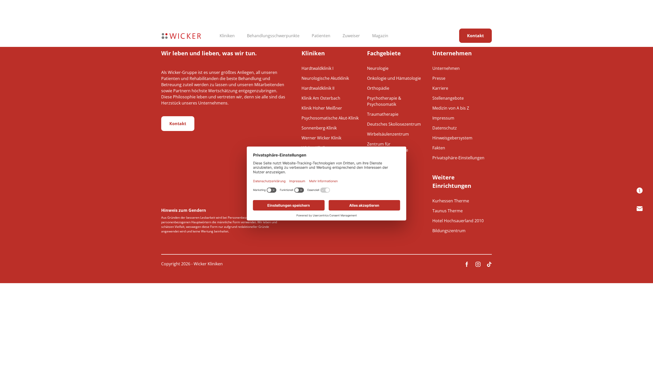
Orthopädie (378, 88)
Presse (438, 78)
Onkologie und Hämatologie (394, 78)
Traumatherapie (382, 114)
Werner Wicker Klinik (321, 138)
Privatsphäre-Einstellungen (458, 158)
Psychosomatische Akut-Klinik (330, 118)
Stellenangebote (448, 98)
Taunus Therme (447, 211)
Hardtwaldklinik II (318, 88)
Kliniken (227, 35)
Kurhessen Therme (450, 201)
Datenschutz (444, 128)
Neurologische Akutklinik (325, 78)
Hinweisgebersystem (452, 138)
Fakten (438, 148)
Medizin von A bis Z (450, 108)
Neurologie (377, 68)
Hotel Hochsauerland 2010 (458, 221)
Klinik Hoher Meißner (322, 108)
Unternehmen (446, 68)
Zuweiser (351, 35)
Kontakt (475, 35)
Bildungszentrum (449, 230)
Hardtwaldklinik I (317, 68)
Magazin (380, 35)
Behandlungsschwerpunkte (273, 35)
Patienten (321, 35)
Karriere (440, 88)
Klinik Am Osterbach (321, 98)
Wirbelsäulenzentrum (388, 134)
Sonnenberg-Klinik (319, 128)
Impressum (443, 118)
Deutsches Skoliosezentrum (394, 124)
